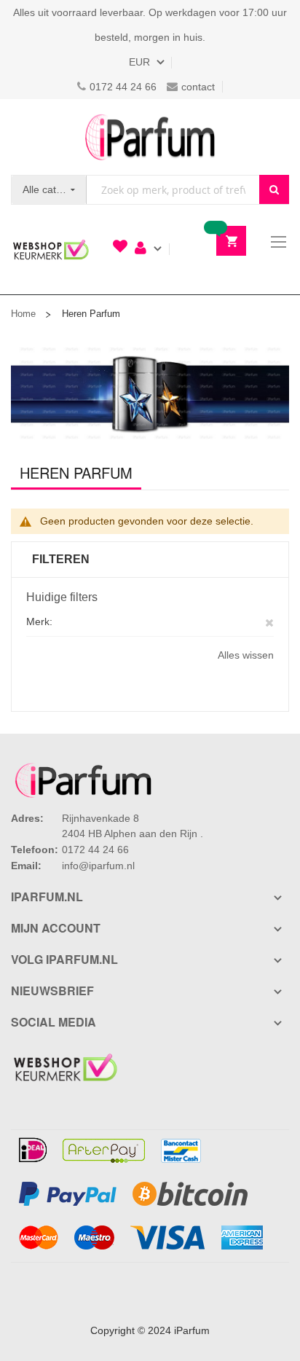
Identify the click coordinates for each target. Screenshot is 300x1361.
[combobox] (173, 190)
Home (23, 313)
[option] (150, 393)
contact (198, 87)
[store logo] (150, 137)
